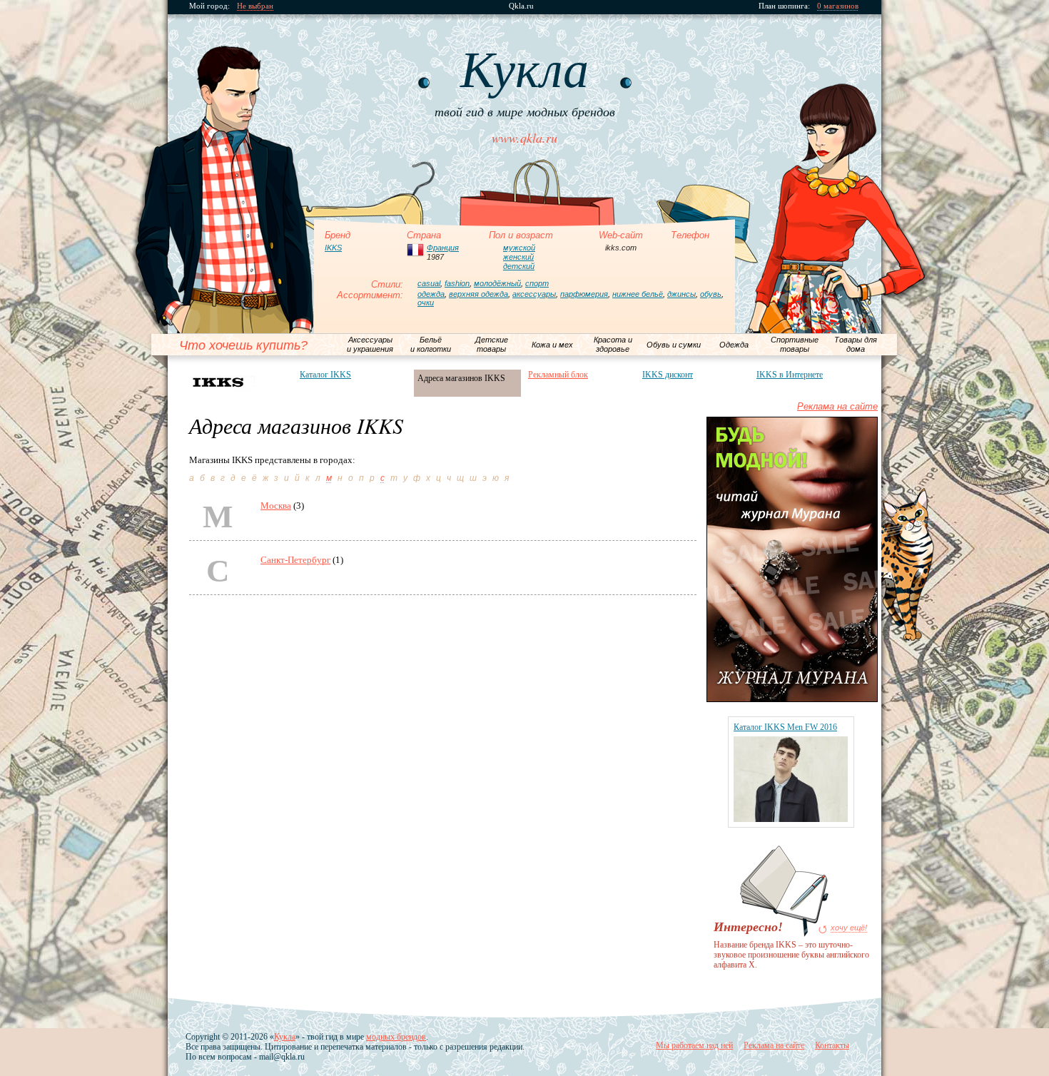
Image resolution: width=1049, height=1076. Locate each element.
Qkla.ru (521, 6)
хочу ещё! (849, 928)
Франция (443, 247)
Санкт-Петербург (295, 559)
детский (518, 266)
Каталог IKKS (325, 375)
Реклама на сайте (837, 406)
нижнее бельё (637, 294)
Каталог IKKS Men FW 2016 (785, 727)
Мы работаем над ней (694, 1045)
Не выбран (255, 6)
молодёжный (497, 283)
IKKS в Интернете (789, 375)
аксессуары (534, 294)
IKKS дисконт (667, 375)
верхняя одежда (478, 294)
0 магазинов (837, 6)
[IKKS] (239, 382)
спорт (537, 283)
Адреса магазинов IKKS (461, 378)
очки (425, 302)
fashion (457, 283)
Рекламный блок (558, 375)
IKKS (333, 247)
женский (518, 257)
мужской (519, 247)
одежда (431, 294)
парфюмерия (584, 294)
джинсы (681, 294)
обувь (710, 294)
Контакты (832, 1045)
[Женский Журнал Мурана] (792, 699)
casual (428, 283)
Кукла (284, 1037)
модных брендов (396, 1037)
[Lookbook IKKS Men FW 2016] (791, 818)
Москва (275, 505)
